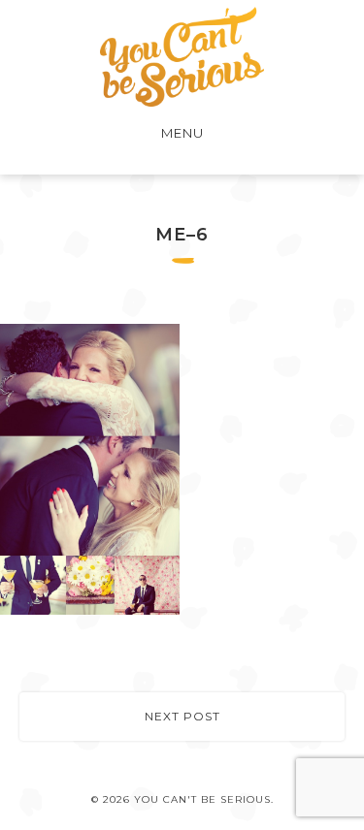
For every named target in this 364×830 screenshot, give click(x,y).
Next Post (182, 716)
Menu (182, 133)
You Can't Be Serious (182, 57)
